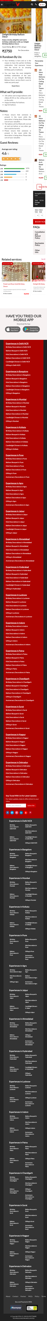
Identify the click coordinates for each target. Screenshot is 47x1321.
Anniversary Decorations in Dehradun (19, 784)
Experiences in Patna (15, 650)
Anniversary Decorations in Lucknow (19, 617)
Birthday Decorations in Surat (16, 710)
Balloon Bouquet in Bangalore (16, 379)
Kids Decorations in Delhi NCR (17, 354)
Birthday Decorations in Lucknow (18, 598)
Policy (37, 1296)
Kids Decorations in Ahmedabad (17, 550)
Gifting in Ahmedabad (13, 557)
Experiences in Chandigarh (17, 678)
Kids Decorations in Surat (15, 717)
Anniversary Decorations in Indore (18, 644)
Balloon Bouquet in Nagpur (15, 742)
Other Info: (37, 251)
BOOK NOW (40, 221)
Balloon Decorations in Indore (16, 637)
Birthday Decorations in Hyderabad (18, 570)
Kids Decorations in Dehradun (16, 773)
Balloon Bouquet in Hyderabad (17, 574)
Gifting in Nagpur (12, 752)
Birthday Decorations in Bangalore (18, 375)
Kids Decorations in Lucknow (16, 606)
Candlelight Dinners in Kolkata (17, 445)
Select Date (36, 211)
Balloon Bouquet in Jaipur (15, 518)
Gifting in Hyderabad (13, 589)
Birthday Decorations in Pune (16, 459)
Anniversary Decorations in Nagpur (18, 756)
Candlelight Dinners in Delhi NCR (18, 362)
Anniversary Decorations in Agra (17, 505)
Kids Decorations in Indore (15, 633)
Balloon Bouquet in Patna (15, 658)
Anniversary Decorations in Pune (17, 477)
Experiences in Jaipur (15, 511)
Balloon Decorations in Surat (16, 721)
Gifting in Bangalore (13, 393)
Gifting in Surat (11, 725)
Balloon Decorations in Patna (16, 665)
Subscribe (30, 805)
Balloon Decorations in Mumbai (17, 414)
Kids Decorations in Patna (15, 661)
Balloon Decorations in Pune (16, 470)
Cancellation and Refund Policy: (40, 235)
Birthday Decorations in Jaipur (17, 514)
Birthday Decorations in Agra (16, 487)
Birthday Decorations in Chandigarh (18, 682)
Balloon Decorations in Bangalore (18, 386)
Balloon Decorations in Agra (16, 498)
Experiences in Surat (15, 706)
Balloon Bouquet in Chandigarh (17, 686)
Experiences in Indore (15, 623)
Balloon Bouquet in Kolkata (15, 434)
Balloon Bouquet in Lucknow (16, 602)
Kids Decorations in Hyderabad (17, 578)
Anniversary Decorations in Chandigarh (20, 700)
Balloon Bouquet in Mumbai (16, 406)
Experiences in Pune (15, 455)
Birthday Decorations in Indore (17, 626)
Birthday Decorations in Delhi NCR (18, 347)
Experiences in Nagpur (16, 734)
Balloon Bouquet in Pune (14, 462)
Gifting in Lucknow (12, 613)
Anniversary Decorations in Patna (18, 672)
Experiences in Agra (14, 483)
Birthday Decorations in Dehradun (18, 766)
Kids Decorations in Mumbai (16, 410)
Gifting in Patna (11, 669)
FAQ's (30, 1296)
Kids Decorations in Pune (15, 466)
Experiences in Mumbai (16, 399)
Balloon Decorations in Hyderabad (18, 581)
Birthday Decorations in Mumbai (17, 403)
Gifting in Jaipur (11, 533)
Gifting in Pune (11, 473)
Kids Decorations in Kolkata (16, 438)
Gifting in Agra (11, 501)
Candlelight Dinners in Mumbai (17, 417)
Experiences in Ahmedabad (18, 539)
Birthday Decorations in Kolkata (17, 431)
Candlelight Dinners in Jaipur (16, 529)
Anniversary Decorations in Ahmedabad (20, 561)
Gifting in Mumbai (12, 421)
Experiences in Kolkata (16, 427)
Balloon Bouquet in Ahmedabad (17, 546)
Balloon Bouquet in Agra (14, 490)
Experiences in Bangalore (17, 371)
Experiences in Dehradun (17, 762)
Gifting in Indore (11, 641)
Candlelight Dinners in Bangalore (17, 390)
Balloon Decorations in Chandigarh (18, 693)
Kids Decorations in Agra (15, 494)
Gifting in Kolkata (12, 449)
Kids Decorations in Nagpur (16, 745)
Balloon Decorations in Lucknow (17, 609)
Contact (15, 1296)
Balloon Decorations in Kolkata (17, 442)
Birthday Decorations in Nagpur (17, 738)
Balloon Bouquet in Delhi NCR (16, 351)
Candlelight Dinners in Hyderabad (18, 585)
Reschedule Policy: (39, 244)
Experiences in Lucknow (16, 595)
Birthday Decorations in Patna (16, 654)
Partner (23, 1296)
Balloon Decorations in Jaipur (16, 525)
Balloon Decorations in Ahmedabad (18, 553)
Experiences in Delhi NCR (17, 343)
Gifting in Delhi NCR (13, 365)
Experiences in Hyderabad (17, 567)
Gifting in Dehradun (13, 780)
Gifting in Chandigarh (13, 697)
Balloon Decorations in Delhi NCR (18, 358)
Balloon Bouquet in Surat (15, 714)
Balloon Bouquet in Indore (15, 630)
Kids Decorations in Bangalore (16, 382)
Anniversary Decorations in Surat (17, 728)
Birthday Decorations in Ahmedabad (19, 542)
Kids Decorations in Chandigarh (17, 689)
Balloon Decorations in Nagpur (17, 749)
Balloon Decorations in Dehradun (18, 777)
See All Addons (40, 186)
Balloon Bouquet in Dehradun (16, 770)
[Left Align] (4, 159)
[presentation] (1, 278)
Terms (44, 1296)
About (8, 1296)
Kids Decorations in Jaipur (15, 522)
